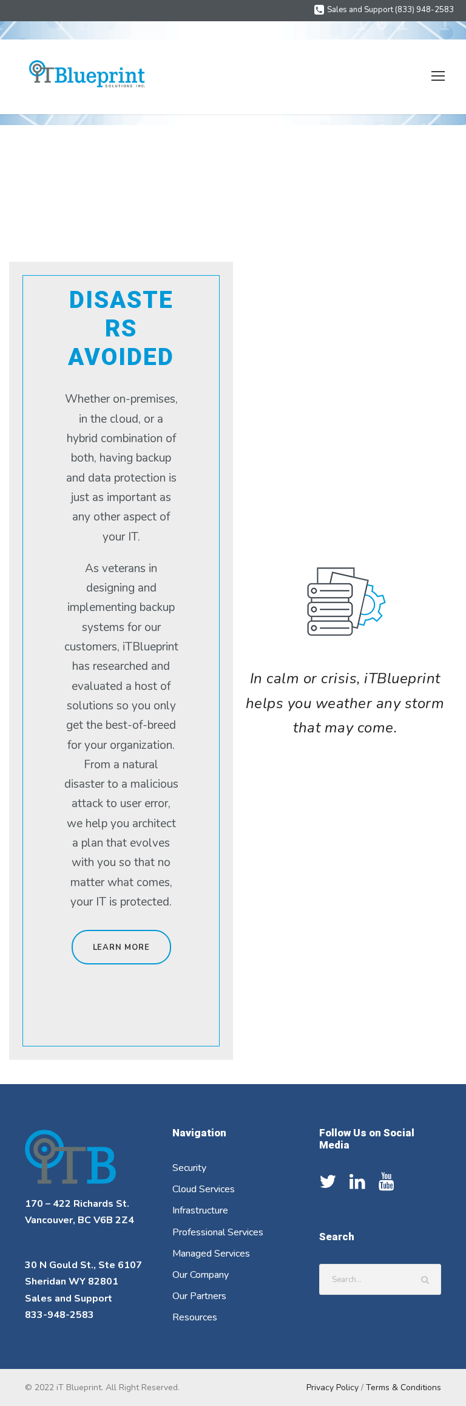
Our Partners (199, 1296)
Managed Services (211, 1253)
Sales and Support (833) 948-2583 (390, 9)
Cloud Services (203, 1189)
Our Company (200, 1274)
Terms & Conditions (403, 1387)
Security (189, 1168)
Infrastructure (200, 1210)
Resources (194, 1317)
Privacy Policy (332, 1387)
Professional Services (217, 1232)
